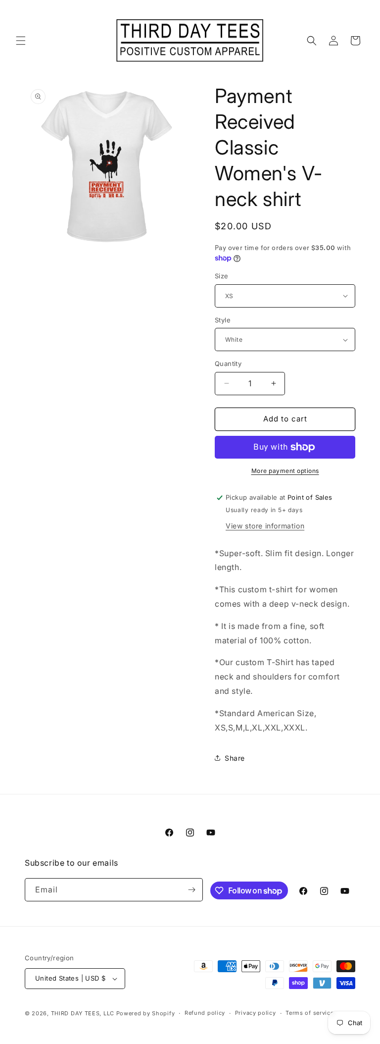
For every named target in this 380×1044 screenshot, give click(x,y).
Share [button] (235, 758)
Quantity (228, 363)
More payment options (285, 470)
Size (222, 276)
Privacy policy (255, 1012)
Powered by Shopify (145, 1013)
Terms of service (309, 1012)
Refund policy (205, 1012)
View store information (265, 526)
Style (223, 320)
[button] (21, 41)
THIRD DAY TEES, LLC (82, 1013)
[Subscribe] (191, 889)
